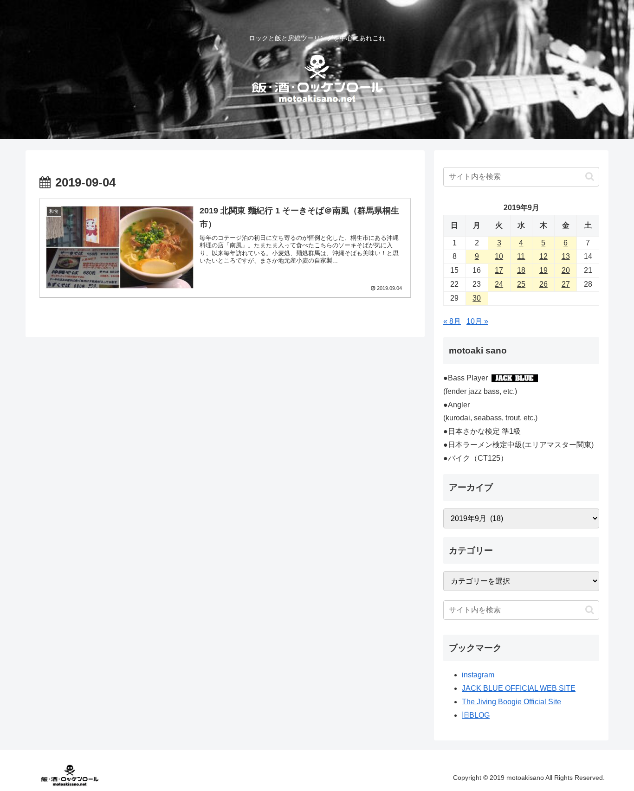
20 (566, 270)
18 (521, 270)
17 (499, 270)
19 (543, 270)
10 (499, 256)
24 (499, 284)
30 (476, 298)
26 (543, 284)
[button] (590, 176)
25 (521, 284)
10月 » (477, 321)
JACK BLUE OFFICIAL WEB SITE (519, 688)
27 (566, 284)
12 (543, 256)
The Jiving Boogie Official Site (511, 702)
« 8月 (452, 321)
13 (566, 256)
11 (521, 256)
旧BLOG (476, 715)
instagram (478, 675)
